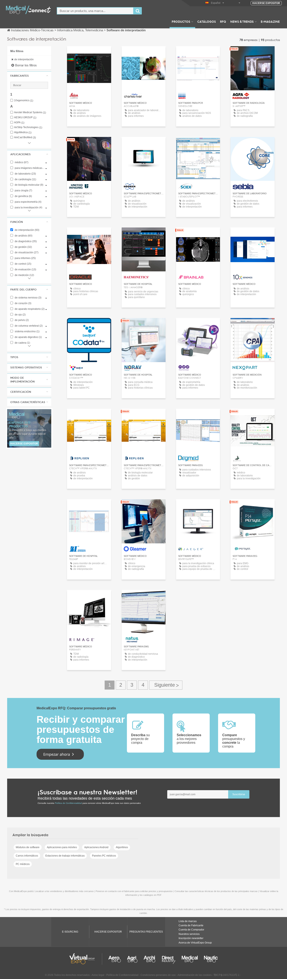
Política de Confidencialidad (68, 803)
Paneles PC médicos (104, 855)
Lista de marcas (188, 921)
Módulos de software (27, 847)
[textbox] (95, 10)
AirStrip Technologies (28, 127)
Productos (181, 21)
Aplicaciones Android (96, 847)
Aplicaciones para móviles (62, 847)
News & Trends (242, 21)
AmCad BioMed (25, 137)
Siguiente (166, 685)
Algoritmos (122, 847)
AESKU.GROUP (25, 117)
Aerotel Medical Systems (30, 112)
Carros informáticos (27, 855)
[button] (29, 76)
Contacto (198, 53)
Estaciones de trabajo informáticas (65, 855)
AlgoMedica (23, 132)
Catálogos (206, 21)
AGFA (19, 122)
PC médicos (23, 864)
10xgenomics (23, 100)
